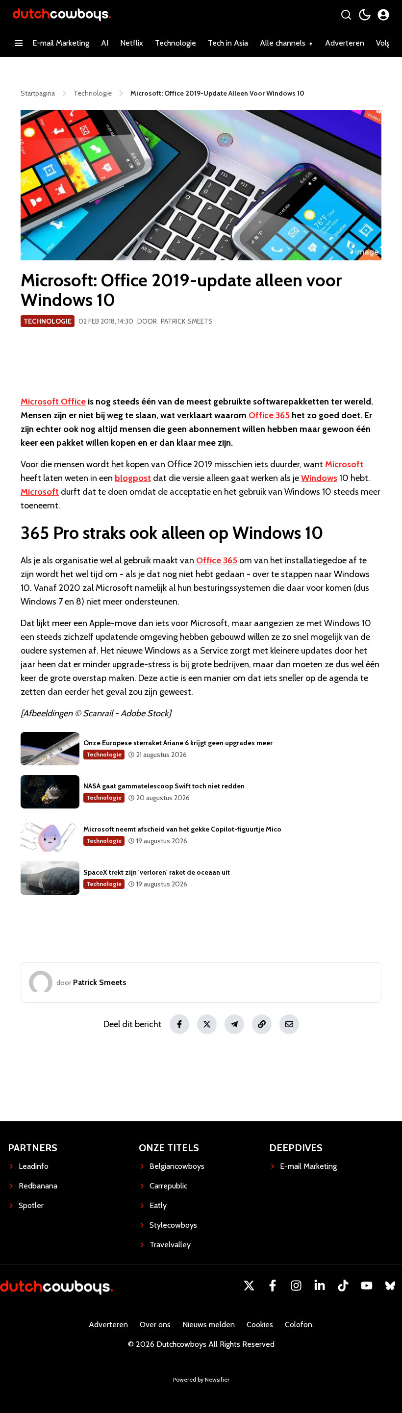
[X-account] (249, 1285)
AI (104, 43)
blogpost (133, 478)
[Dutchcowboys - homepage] (62, 14)
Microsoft (344, 464)
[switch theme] (365, 15)
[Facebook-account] (272, 1285)
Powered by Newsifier (201, 1379)
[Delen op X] (207, 1024)
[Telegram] (234, 1024)
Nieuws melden (208, 1324)
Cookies (260, 1324)
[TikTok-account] (343, 1285)
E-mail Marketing (60, 43)
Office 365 (269, 415)
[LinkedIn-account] (320, 1285)
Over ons (155, 1324)
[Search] (346, 15)
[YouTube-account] (367, 1285)
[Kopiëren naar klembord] (262, 1024)
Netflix (131, 43)
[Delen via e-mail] (289, 1024)
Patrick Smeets (187, 321)
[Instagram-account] (296, 1285)
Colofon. (299, 1324)
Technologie (175, 43)
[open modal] (383, 15)
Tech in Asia (228, 43)
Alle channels (282, 43)
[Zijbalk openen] (19, 43)
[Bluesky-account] (390, 1285)
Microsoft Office (53, 401)
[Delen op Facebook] (179, 1024)
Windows (319, 478)
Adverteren (344, 43)
